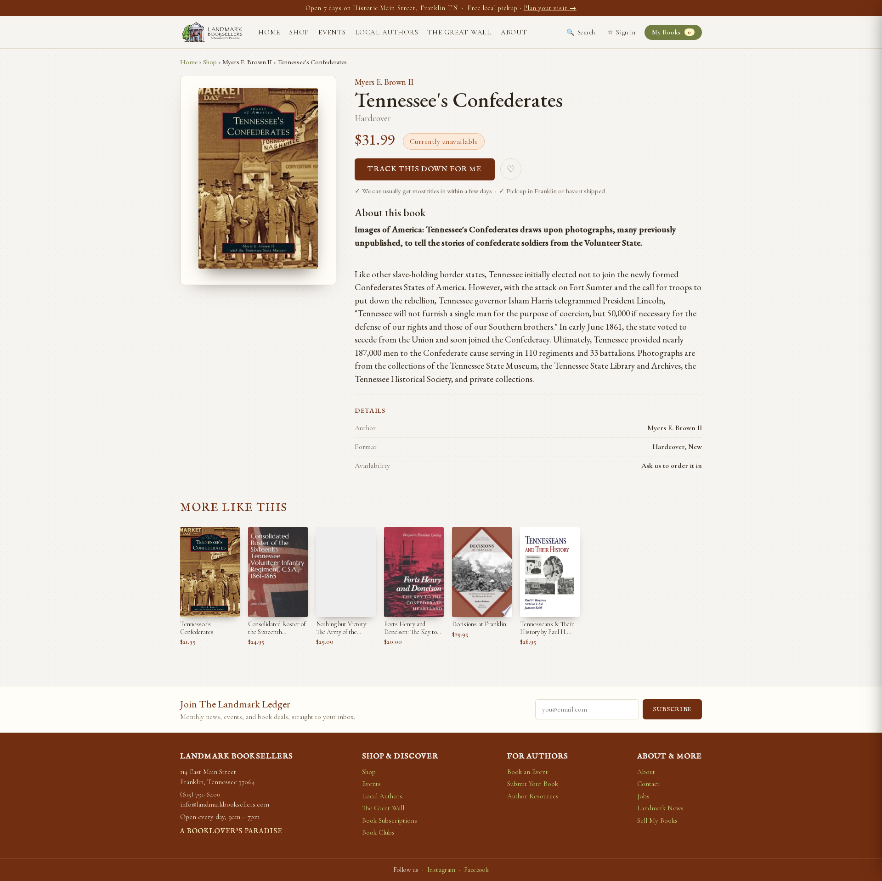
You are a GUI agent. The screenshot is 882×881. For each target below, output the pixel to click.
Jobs (643, 796)
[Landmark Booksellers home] (212, 32)
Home (269, 32)
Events (332, 32)
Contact (648, 784)
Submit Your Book (532, 784)
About (514, 32)
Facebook (476, 870)
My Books (671, 32)
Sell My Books (657, 820)
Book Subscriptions (389, 820)
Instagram (441, 870)
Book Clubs (378, 832)
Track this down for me (425, 169)
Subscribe (672, 709)
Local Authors (386, 32)
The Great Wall (459, 32)
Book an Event (527, 772)
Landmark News (660, 808)
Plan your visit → (550, 8)
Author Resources (533, 796)
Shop (299, 32)
